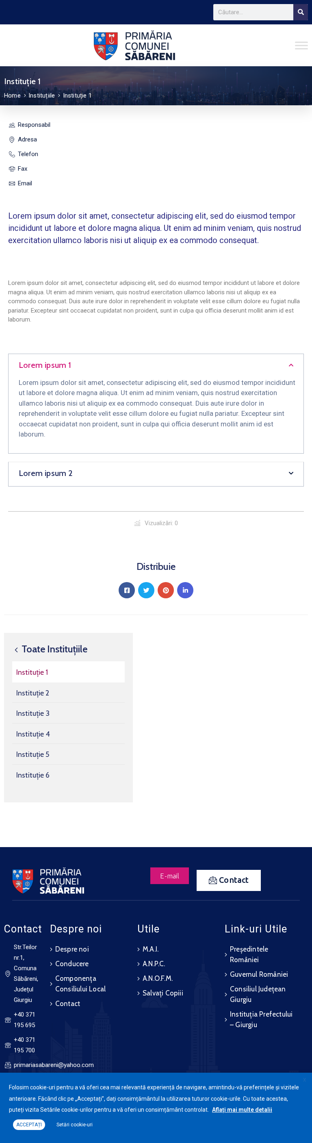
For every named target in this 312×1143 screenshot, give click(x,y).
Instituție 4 (33, 734)
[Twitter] (146, 590)
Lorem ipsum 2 (46, 473)
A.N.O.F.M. (158, 978)
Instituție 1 (32, 672)
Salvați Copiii (163, 993)
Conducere (72, 964)
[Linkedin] (185, 590)
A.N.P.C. (154, 964)
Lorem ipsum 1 (45, 365)
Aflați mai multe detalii (242, 1109)
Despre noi (72, 949)
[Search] (300, 12)
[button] (156, 366)
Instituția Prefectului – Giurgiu (261, 1019)
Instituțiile (41, 95)
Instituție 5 (32, 754)
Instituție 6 (33, 775)
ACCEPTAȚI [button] (29, 1125)
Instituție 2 (32, 693)
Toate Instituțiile (53, 649)
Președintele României (249, 954)
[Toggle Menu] (301, 45)
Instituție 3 (33, 713)
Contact (67, 1004)
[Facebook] (127, 590)
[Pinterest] (166, 590)
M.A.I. (150, 949)
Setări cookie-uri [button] (74, 1125)
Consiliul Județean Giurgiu (258, 994)
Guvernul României (259, 974)
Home (12, 95)
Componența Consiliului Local (80, 983)
